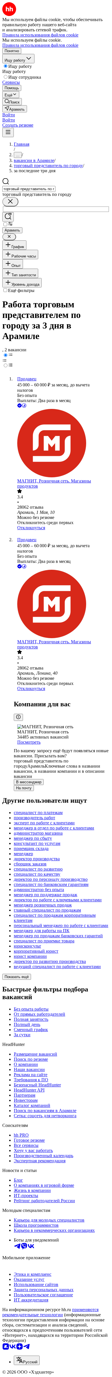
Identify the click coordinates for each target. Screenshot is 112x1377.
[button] (8, 114)
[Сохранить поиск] (8, 217)
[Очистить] (10, 201)
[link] (12, 101)
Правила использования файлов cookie (40, 45)
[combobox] (28, 189)
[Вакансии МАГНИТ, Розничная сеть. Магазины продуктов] (61, 443)
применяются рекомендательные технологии (50, 1312)
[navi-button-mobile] (8, 132)
